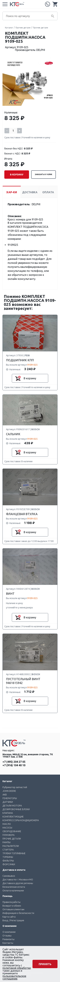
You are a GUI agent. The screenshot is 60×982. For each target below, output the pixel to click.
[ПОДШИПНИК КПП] (30, 333)
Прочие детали (23, 28)
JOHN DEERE (9, 791)
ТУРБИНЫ (7, 857)
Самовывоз (8, 876)
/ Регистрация (16, 920)
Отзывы (7, 935)
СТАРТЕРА (8, 849)
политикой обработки (16, 967)
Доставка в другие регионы (17, 883)
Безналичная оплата (13, 887)
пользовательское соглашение (14, 977)
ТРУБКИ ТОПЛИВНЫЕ (14, 853)
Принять (45, 964)
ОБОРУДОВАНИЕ (11, 831)
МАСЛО (6, 824)
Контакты (7, 943)
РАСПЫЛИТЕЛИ (10, 846)
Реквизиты (8, 939)
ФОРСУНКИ (8, 864)
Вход (5, 920)
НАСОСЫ (7, 827)
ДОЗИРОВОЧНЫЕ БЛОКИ (16, 809)
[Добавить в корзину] (18, 378)
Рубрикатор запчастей (14, 787)
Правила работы (11, 902)
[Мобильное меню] (5, 4)
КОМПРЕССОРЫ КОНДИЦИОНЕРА (20, 820)
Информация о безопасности (18, 913)
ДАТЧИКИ (7, 802)
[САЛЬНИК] (30, 410)
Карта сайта (9, 916)
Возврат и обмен (11, 905)
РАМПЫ (6, 842)
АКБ (4, 794)
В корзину (16, 174)
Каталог (9, 28)
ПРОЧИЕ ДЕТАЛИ (11, 838)
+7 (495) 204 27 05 (47, 4)
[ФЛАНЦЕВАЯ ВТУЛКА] (30, 487)
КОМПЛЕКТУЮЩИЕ (13, 816)
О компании (9, 932)
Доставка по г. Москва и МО (17, 879)
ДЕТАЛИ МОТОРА (12, 805)
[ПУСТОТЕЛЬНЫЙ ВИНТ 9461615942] (30, 652)
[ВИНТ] (30, 566)
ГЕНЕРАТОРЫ (9, 798)
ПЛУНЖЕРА (8, 835)
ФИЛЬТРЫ (8, 860)
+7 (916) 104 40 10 (13, 765)
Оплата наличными (13, 890)
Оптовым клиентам (13, 909)
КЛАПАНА (7, 813)
